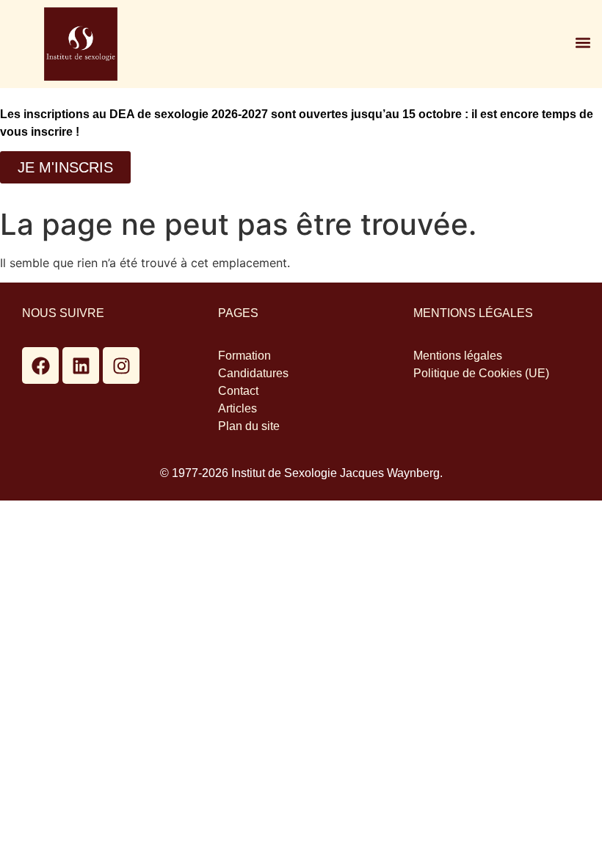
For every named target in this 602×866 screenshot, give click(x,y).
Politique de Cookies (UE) (481, 373)
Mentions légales (457, 355)
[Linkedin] (80, 365)
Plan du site (249, 426)
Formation (244, 355)
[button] (582, 42)
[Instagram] (121, 365)
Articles (237, 408)
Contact (238, 391)
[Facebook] (40, 365)
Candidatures (253, 373)
